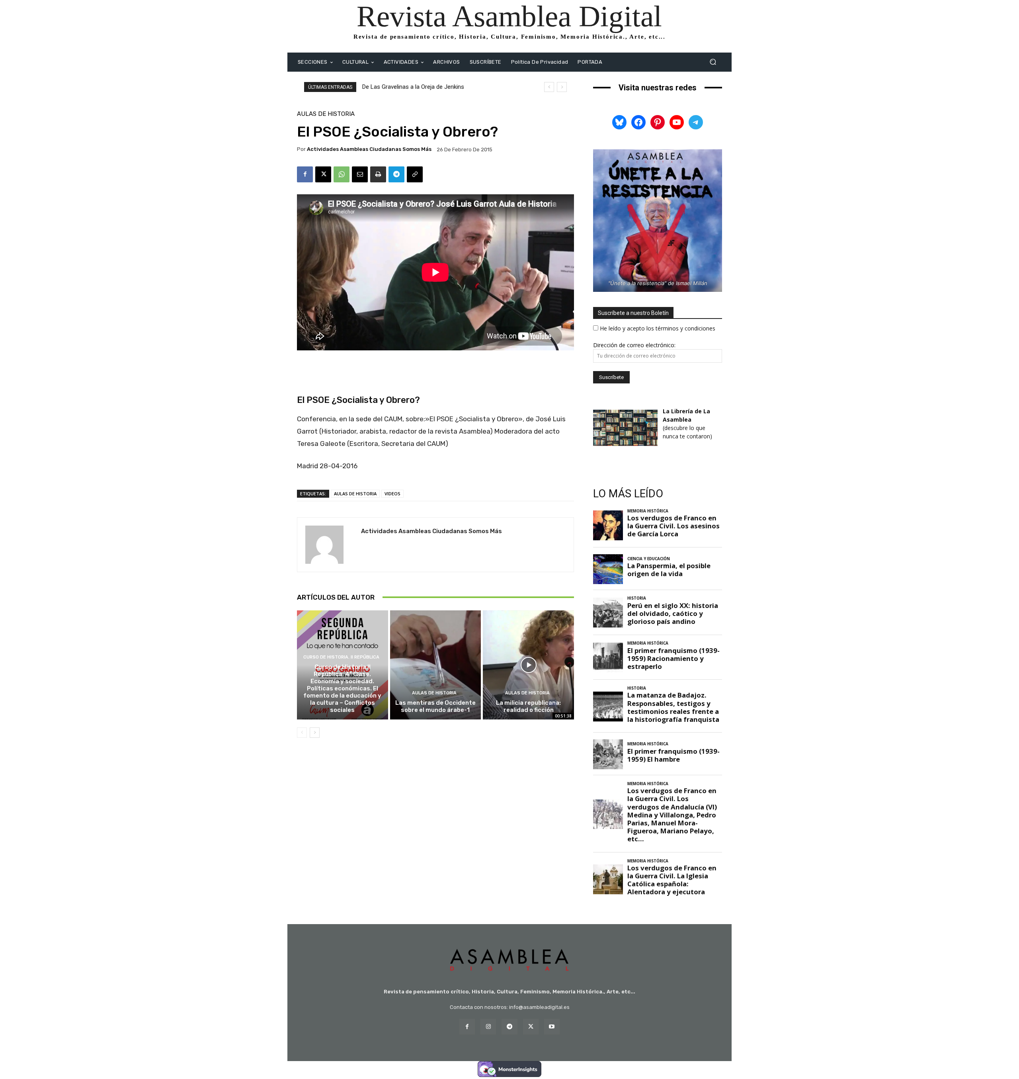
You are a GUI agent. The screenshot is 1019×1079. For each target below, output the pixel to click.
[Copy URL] (415, 174)
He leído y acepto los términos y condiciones (657, 328)
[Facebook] (305, 174)
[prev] (549, 87)
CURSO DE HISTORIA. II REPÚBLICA (341, 657)
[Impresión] (378, 174)
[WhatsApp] (341, 174)
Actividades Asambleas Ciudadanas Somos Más (369, 149)
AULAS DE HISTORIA (326, 114)
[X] (323, 174)
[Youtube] (552, 1026)
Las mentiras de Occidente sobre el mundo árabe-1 (435, 706)
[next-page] (315, 732)
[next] (562, 87)
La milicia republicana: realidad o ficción (528, 706)
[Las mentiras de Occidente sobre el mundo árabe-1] (435, 664)
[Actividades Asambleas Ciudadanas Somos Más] (329, 545)
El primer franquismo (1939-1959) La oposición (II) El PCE (437, 86)
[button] (712, 62)
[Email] (360, 174)
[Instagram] (488, 1026)
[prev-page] (302, 732)
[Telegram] (396, 174)
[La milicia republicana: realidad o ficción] (528, 664)
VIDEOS (392, 493)
